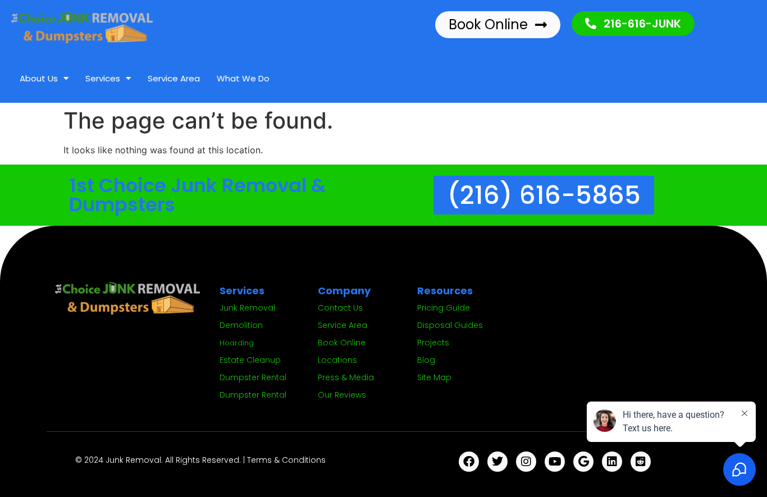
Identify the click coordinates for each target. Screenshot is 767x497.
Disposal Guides (450, 325)
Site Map (434, 377)
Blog (426, 360)
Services (102, 78)
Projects (433, 342)
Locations (337, 360)
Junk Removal (247, 307)
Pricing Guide (443, 307)
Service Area (174, 78)
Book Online (342, 342)
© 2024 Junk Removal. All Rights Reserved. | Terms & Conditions (200, 460)
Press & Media (346, 377)
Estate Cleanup (250, 360)
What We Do (243, 78)
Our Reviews (342, 394)
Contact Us (340, 307)
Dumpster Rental (253, 377)
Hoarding (237, 343)
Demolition (241, 325)
